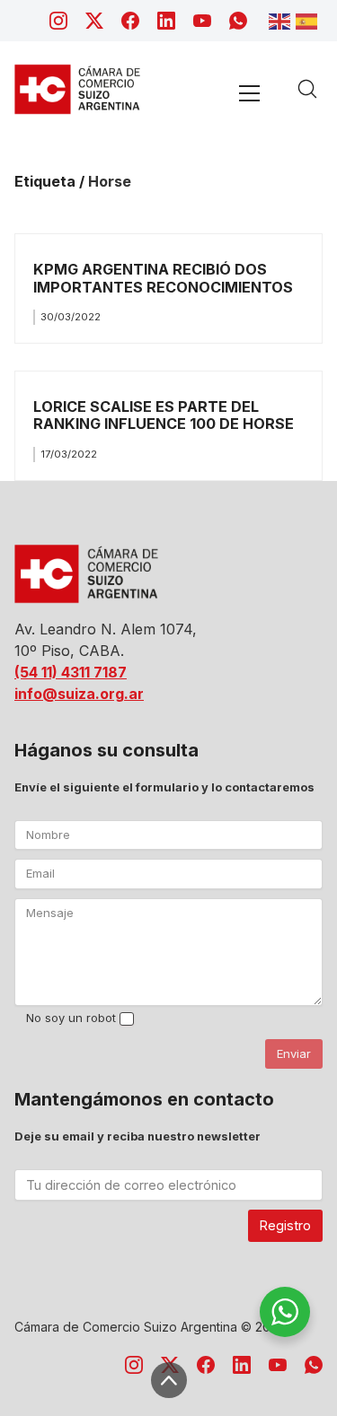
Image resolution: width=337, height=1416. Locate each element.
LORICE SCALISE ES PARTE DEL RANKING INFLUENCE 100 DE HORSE (163, 415)
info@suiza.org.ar (79, 694)
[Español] (309, 20)
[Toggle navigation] (249, 93)
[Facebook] (130, 21)
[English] (282, 20)
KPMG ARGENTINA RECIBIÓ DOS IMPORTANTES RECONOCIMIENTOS (163, 277)
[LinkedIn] (166, 21)
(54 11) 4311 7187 (70, 672)
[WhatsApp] (238, 21)
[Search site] (307, 89)
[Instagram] (58, 21)
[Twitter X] (94, 21)
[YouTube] (202, 21)
